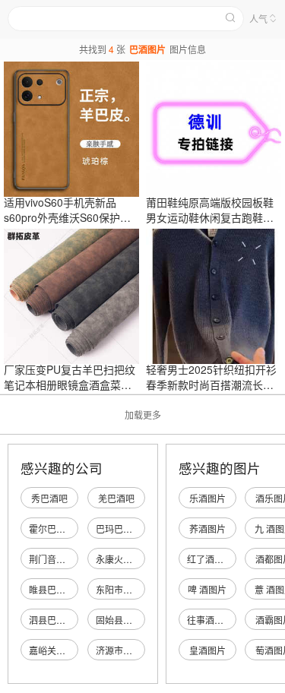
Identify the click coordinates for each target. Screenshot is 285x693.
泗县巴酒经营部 (61, 619)
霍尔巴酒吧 (51, 528)
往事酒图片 (210, 619)
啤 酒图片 (207, 589)
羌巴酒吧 (116, 498)
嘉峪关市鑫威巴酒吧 (70, 650)
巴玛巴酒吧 (118, 528)
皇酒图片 (207, 650)
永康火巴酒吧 (123, 558)
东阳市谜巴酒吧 (128, 589)
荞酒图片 (207, 528)
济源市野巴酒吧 (128, 650)
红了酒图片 (210, 558)
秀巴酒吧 (49, 498)
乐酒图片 (207, 498)
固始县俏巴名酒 (128, 619)
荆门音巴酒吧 (56, 558)
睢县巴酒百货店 (61, 589)
